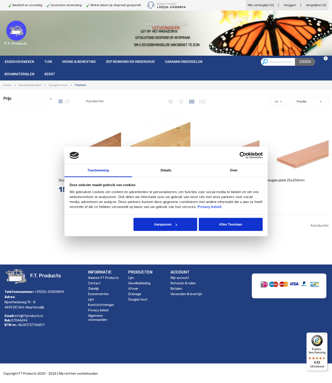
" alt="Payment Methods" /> (301, 292)
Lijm (91, 299)
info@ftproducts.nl (29, 316)
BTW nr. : (11, 325)
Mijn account (180, 278)
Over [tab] (234, 170)
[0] (322, 62)
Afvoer (133, 289)
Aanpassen (163, 224)
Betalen (176, 289)
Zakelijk (93, 289)
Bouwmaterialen (19, 74)
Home (7, 85)
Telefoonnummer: (19, 292)
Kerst (49, 74)
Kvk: (8, 320)
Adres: (10, 297)
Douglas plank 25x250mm (285, 180)
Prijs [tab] (7, 98)
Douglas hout (58, 85)
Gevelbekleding (139, 283)
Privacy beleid (98, 310)
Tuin (48, 62)
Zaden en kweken (19, 62)
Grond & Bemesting (79, 62)
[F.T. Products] (15, 33)
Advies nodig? (167, 4)
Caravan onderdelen (183, 62)
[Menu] (324, 335)
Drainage (134, 294)
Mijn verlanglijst (261, 5)
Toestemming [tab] (98, 170)
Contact (94, 283)
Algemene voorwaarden (97, 318)
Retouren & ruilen (183, 283)
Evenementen (98, 294)
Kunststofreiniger (101, 305)
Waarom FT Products (103, 278)
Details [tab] (166, 170)
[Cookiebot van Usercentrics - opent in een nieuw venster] (243, 155)
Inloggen (290, 5)
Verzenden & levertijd (186, 294)
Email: (9, 316)
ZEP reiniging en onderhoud (130, 62)
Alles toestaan (230, 224)
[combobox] (288, 62)
